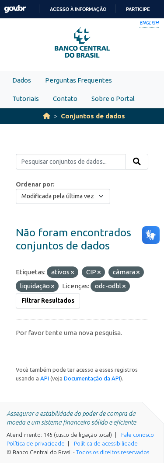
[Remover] (72, 272)
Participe (138, 9)
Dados (21, 80)
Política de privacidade (36, 443)
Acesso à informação (78, 9)
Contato (65, 98)
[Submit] (137, 161)
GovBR (15, 9)
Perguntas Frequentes (78, 80)
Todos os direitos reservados (112, 452)
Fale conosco (137, 435)
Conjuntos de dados (93, 116)
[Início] (46, 116)
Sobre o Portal (113, 98)
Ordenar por (34, 184)
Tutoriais (25, 98)
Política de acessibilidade (106, 443)
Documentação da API (92, 378)
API (44, 378)
